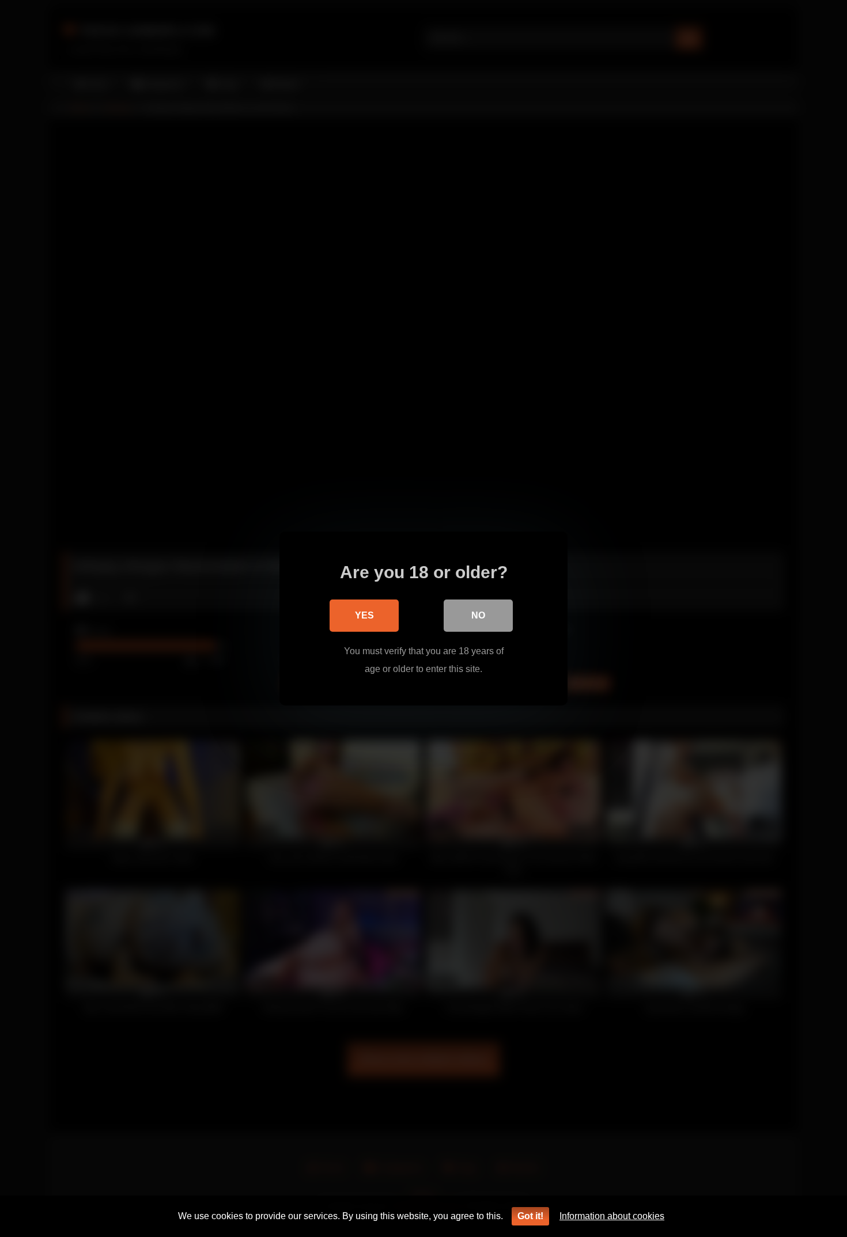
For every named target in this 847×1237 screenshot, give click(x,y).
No (478, 615)
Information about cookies (611, 1216)
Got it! (530, 1216)
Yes (364, 615)
